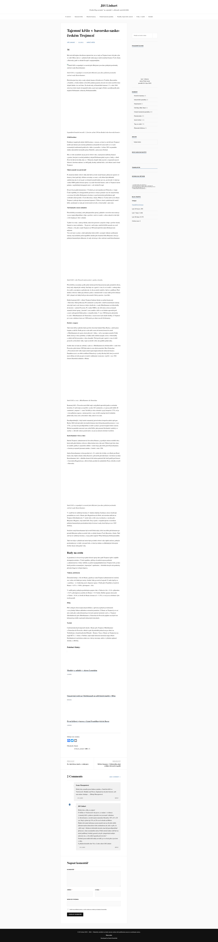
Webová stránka (73, 899)
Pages (133, 204)
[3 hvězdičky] (70, 748)
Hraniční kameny (91, 16)
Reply (116, 798)
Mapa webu (109, 935)
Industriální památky (140, 99)
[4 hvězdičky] (71, 748)
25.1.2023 (82, 847)
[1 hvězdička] (67, 748)
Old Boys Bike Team (140, 108)
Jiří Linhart (109, 5)
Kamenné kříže (79, 16)
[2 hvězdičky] (69, 748)
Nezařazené (137, 104)
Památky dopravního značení (125, 16)
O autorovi (68, 16)
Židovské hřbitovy (139, 128)
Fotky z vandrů (141, 16)
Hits (137, 204)
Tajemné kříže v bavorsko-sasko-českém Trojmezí (93, 33)
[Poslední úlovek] (145, 77)
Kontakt (151, 16)
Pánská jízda (137, 116)
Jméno (69, 889)
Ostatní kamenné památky (106, 16)
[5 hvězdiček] (73, 748)
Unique (141, 204)
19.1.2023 (80, 798)
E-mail (97, 889)
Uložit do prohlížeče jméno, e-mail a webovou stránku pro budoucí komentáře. (88, 909)
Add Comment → (115, 776)
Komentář (71, 869)
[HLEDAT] (155, 35)
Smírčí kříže (91, 42)
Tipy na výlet (138, 124)
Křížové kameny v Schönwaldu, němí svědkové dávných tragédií (109, 765)
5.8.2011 (81, 42)
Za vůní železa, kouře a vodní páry (78, 764)
